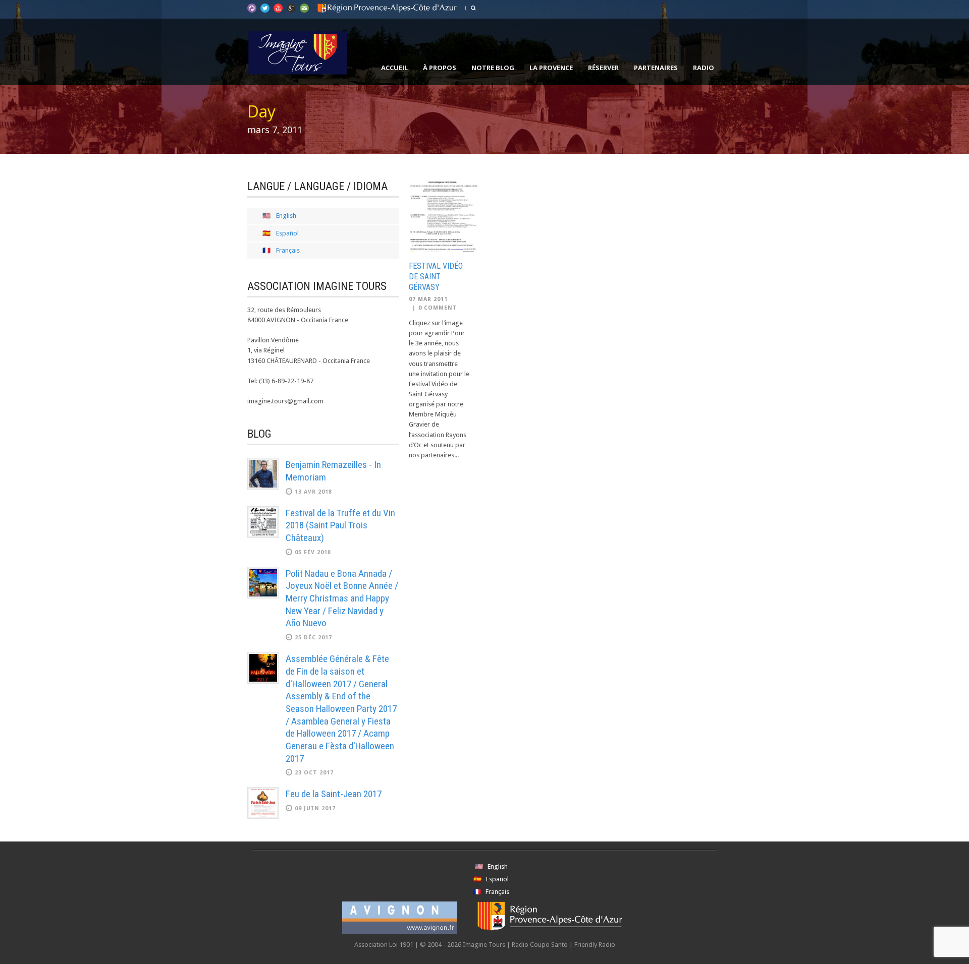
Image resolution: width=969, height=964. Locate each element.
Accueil (394, 67)
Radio (703, 67)
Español (287, 233)
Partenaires (656, 67)
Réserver (603, 67)
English (286, 215)
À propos (439, 67)
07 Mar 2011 (428, 299)
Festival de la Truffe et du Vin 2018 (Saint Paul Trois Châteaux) (340, 525)
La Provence (551, 67)
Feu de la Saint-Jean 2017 (334, 794)
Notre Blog (492, 67)
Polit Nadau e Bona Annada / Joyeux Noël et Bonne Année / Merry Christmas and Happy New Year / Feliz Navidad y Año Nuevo (342, 598)
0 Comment (437, 308)
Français (288, 250)
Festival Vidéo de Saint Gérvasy (436, 276)
